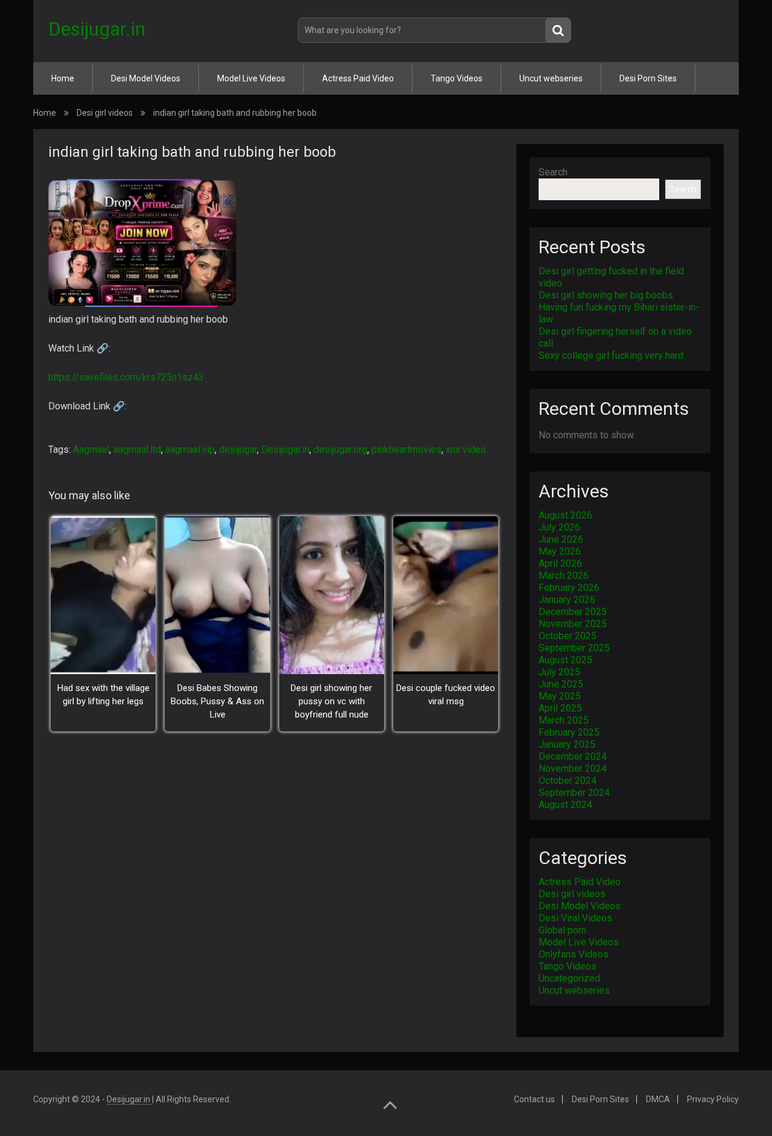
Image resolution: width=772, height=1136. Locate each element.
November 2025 (573, 624)
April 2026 (560, 563)
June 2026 (561, 539)
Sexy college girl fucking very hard (611, 355)
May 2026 (560, 551)
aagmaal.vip (190, 449)
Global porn (562, 930)
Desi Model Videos (145, 78)
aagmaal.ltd (137, 449)
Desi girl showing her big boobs (606, 295)
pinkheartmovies (406, 449)
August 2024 (565, 804)
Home (62, 78)
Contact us (534, 1099)
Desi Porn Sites (648, 78)
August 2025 (565, 660)
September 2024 (574, 792)
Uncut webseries (551, 78)
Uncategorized (569, 978)
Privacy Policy (713, 1099)
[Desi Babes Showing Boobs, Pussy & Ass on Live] (217, 595)
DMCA (658, 1099)
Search (553, 172)
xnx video (466, 449)
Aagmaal (91, 449)
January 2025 (567, 744)
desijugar (238, 449)
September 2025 (574, 648)
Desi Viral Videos (575, 918)
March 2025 (564, 720)
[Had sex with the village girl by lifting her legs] (103, 595)
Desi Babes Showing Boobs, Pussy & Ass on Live (217, 701)
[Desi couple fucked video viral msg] (445, 595)
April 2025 (560, 708)
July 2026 (559, 527)
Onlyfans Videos (574, 954)
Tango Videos (456, 78)
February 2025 (569, 732)
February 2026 (569, 587)
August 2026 (565, 515)
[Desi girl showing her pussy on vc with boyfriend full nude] (331, 595)
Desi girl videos (105, 113)
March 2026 (564, 575)
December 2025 (573, 611)
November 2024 (573, 768)
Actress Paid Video (358, 78)
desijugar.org (340, 449)
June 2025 (561, 684)
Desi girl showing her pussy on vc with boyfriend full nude (331, 701)
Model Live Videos (251, 78)
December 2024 (573, 756)
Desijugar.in (96, 29)
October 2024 (567, 780)
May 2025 (560, 696)
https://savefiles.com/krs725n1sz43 (126, 377)
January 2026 (567, 599)
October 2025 (567, 636)
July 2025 (559, 672)
